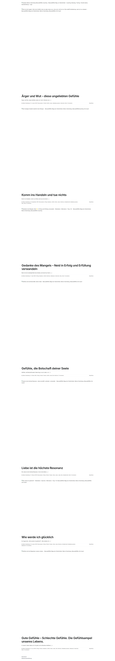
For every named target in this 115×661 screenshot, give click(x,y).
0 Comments (69, 103)
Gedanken (49, 201)
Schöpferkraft (67, 201)
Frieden (44, 375)
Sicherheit (62, 103)
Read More (91, 103)
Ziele (22, 203)
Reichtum (62, 201)
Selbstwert (53, 275)
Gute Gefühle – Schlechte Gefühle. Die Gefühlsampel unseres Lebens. (57, 639)
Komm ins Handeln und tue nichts (44, 195)
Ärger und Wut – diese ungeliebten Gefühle (50, 96)
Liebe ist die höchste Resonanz (42, 468)
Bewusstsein (40, 103)
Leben (51, 103)
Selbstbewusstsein (56, 103)
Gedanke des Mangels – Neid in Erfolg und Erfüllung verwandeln (56, 267)
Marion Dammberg (26, 103)
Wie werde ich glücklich (37, 537)
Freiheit (44, 103)
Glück (56, 201)
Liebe (51, 375)
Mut (53, 375)
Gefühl (48, 103)
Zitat (66, 103)
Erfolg (46, 201)
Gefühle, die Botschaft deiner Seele (45, 368)
